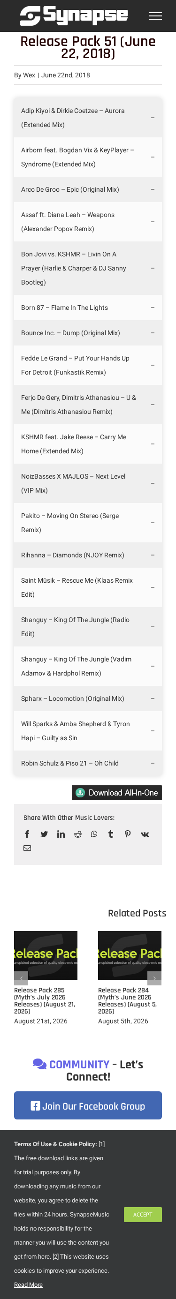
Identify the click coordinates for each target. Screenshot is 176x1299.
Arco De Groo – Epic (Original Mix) (70, 189)
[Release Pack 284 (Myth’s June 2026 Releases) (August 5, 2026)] (129, 955)
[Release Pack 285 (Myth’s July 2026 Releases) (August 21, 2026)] (45, 955)
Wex (29, 75)
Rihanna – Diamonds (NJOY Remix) (72, 555)
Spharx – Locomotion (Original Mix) (72, 698)
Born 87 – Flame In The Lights (64, 307)
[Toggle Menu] (155, 16)
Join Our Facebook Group (92, 1106)
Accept (143, 1214)
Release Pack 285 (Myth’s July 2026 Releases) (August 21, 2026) (44, 1001)
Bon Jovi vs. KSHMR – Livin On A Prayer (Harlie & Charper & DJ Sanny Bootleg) (73, 268)
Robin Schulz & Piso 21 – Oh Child (70, 763)
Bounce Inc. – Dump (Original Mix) (70, 333)
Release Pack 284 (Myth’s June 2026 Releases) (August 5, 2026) (127, 1001)
